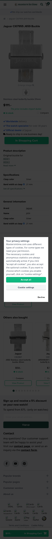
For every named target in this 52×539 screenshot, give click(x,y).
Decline (41, 297)
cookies (19, 247)
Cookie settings (26, 287)
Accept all (26, 279)
